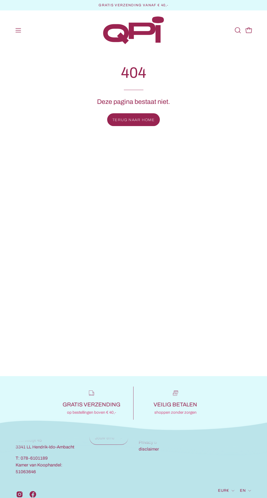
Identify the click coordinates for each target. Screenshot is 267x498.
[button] (237, 30)
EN (243, 490)
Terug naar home (133, 120)
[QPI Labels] (133, 30)
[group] (133, 5)
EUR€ (223, 490)
